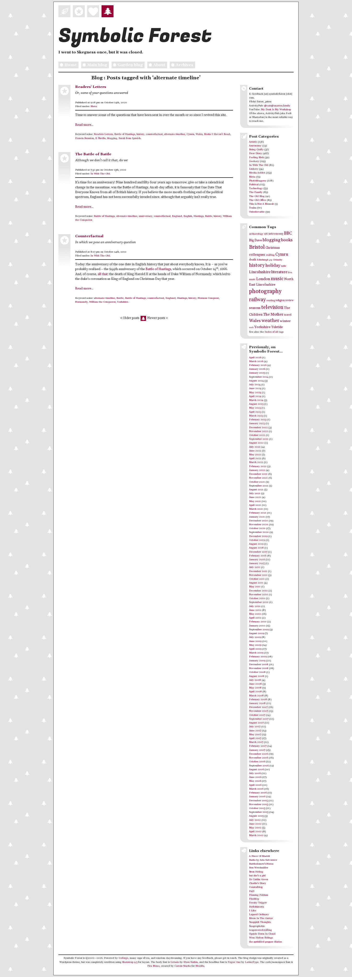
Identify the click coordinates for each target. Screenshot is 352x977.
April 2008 (255, 691)
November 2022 (258, 431)
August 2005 (256, 816)
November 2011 (258, 575)
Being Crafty (256, 149)
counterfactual (154, 134)
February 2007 (258, 746)
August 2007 (256, 722)
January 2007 (257, 750)
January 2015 (257, 563)
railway (257, 299)
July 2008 (255, 680)
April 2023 (255, 412)
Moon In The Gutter (261, 918)
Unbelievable (257, 212)
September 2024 (258, 377)
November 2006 (258, 757)
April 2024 (255, 396)
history (140, 134)
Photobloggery (257, 180)
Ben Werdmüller (258, 867)
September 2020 (259, 532)
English (187, 216)
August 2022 (256, 443)
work (251, 327)
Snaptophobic (257, 926)
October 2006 (257, 761)
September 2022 (258, 439)
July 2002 (255, 820)
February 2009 (258, 656)
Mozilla (199, 966)
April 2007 (255, 738)
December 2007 (258, 707)
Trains (252, 207)
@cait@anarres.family (277, 105)
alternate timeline (174, 134)
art (266, 234)
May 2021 (255, 501)
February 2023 (257, 419)
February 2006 (258, 792)
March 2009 (256, 652)
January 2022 (257, 470)
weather (270, 321)
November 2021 (258, 478)
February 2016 (257, 555)
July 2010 (255, 606)
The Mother (273, 314)
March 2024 (256, 400)
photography (265, 291)
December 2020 (258, 520)
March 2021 (256, 509)
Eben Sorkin (190, 962)
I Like (252, 910)
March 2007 (256, 742)
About (159, 65)
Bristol (257, 247)
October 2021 (257, 482)
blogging (112, 138)
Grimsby (277, 259)
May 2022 (255, 454)
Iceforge (123, 958)
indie (283, 266)
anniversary (145, 216)
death (252, 259)
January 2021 (257, 517)
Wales (199, 134)
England (177, 216)
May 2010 (255, 614)
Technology (256, 188)
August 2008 (256, 676)
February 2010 (258, 621)
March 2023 (256, 415)
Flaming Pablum (258, 895)
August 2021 (256, 489)
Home (70, 65)
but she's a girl (257, 875)
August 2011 (256, 582)
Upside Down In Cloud (262, 934)
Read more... (84, 125)
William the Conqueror (102, 302)
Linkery (253, 169)
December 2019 (258, 536)
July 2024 (255, 384)
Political (254, 184)
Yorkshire (122, 302)
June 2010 (255, 610)
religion (280, 300)
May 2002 (255, 827)
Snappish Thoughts (260, 922)
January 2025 (257, 373)
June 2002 (255, 824)
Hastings (198, 216)
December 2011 (258, 571)
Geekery (254, 161)
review (289, 300)
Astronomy (255, 145)
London (263, 279)
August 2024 (256, 380)
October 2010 (257, 598)
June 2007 (255, 730)
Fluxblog (254, 899)
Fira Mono (153, 966)
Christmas (273, 248)
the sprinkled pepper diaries (265, 941)
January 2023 (257, 423)
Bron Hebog (256, 871)
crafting (270, 255)
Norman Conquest (208, 298)
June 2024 (255, 388)
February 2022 (258, 466)
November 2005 (258, 804)
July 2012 (254, 567)
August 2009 (256, 633)
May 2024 (255, 392)
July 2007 (255, 726)
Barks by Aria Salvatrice (263, 860)
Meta (94, 106)
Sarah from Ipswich (130, 138)
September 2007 (258, 719)
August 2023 (256, 404)
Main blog (97, 65)
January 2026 (257, 369)
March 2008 (256, 695)
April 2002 (255, 831)
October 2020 (257, 528)
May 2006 (255, 781)
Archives (184, 65)
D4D (251, 891)
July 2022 (255, 447)
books (287, 240)
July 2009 (255, 637)
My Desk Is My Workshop (276, 109)
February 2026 (258, 365)
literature (279, 272)
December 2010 (258, 590)
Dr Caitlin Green (258, 879)
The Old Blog (257, 196)
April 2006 (255, 785)
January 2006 (257, 796)
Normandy (81, 302)
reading (271, 300)
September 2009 (259, 629)
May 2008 (255, 687)
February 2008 (258, 699)
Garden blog (130, 65)
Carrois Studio (182, 966)
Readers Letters (103, 134)
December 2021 (258, 474)
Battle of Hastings (124, 134)
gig (270, 260)
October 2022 (257, 435)
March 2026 (256, 361)
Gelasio (174, 962)
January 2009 (257, 660)
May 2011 (255, 586)
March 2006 (256, 789)
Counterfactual (89, 236)
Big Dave (255, 240)
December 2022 (258, 427)
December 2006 (258, 754)
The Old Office (257, 200)
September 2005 (258, 812)
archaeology (256, 234)
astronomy (275, 234)
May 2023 (255, 408)
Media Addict (257, 172)
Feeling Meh (256, 157)
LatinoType (252, 962)
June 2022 (255, 450)
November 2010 (258, 594)
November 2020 (258, 524)
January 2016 (257, 559)
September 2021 (258, 485)
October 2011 (257, 579)
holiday (272, 265)
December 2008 (258, 664)
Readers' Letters (90, 87)
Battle (208, 216)
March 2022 (256, 462)
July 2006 (255, 773)
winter (285, 321)
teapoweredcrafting (260, 930)
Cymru (190, 134)
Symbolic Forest (135, 36)
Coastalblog (256, 887)
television (272, 307)
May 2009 (255, 645)
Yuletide (277, 327)
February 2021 (257, 513)
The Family (255, 192)
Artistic (253, 142)
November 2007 (258, 711)
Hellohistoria (256, 906)
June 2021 (255, 497)
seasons (255, 308)
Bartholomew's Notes (261, 864)
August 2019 (256, 544)
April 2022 (255, 458)
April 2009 (255, 649)
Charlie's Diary (257, 883)
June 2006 (255, 777)
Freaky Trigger (258, 902)
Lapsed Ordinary (259, 914)
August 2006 (256, 769)
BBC (288, 233)
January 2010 (257, 625)
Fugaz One (234, 962)
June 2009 (255, 641)
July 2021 (254, 493)
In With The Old (100, 173)
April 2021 (255, 505)
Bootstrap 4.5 (129, 962)
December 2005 (258, 800)
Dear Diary (255, 153)
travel (287, 315)
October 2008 (257, 672)
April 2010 (255, 617)
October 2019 (257, 540)
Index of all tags (274, 332)
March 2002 (256, 835)
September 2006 (259, 765)
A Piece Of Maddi (259, 856)
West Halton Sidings (261, 937)
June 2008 (255, 684)
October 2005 (257, 808)
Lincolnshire (260, 272)
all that (103, 274)
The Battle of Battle (93, 154)
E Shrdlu (100, 138)
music (277, 279)
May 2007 (255, 734)
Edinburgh (262, 259)
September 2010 (258, 602)
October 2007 (257, 715)
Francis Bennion (84, 138)
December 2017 (258, 552)
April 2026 (255, 357)
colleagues (257, 255)
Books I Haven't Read (217, 134)
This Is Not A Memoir (261, 204)
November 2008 (258, 668)
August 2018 (256, 547)
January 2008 (257, 703)
